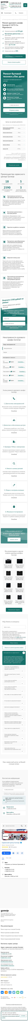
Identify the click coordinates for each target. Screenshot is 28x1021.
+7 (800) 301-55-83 (15, 3)
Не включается (5, 362)
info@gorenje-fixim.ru (7, 961)
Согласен (23, 1015)
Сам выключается (6, 367)
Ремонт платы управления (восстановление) (8, 128)
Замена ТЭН (5, 148)
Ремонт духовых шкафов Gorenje (10, 932)
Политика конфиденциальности (14, 1004)
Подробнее (14, 411)
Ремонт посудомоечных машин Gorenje (12, 936)
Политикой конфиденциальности (17, 794)
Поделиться (2, 992)
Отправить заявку (14, 110)
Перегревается (6, 371)
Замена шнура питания (8, 136)
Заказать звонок (14, 539)
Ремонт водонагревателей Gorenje (10, 939)
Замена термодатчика (7, 132)
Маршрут (7, 853)
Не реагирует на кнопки (5, 380)
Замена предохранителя (8, 140)
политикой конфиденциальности (16, 327)
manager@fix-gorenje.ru (7, 965)
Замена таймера (6, 144)
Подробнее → (21, 362)
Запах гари (5, 375)
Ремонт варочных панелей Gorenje (10, 929)
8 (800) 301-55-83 (6, 957)
